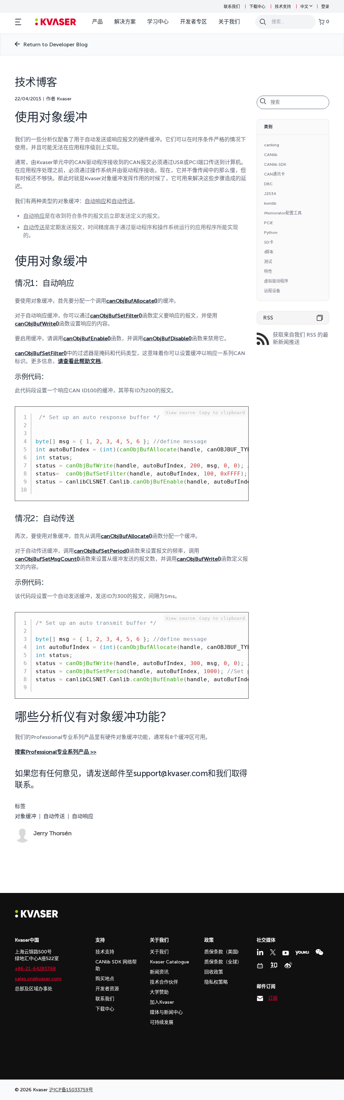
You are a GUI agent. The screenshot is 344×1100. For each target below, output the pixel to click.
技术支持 (283, 6)
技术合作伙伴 (164, 982)
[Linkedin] (260, 952)
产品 (97, 21)
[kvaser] (55, 22)
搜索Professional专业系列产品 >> (55, 752)
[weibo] (288, 965)
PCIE (268, 222)
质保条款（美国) (221, 952)
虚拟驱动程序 (276, 281)
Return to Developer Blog (55, 44)
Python (270, 232)
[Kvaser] (36, 916)
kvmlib (270, 203)
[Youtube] (285, 953)
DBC (268, 184)
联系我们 (232, 6)
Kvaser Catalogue (169, 962)
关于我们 (229, 21)
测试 (268, 261)
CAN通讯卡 (274, 174)
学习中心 (158, 21)
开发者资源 (107, 989)
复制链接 (320, 318)
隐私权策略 (216, 982)
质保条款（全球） (223, 962)
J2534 (270, 193)
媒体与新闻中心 (166, 1012)
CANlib (270, 154)
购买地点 (104, 979)
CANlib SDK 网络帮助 (116, 965)
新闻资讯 (159, 972)
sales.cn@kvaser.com (38, 979)
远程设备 (272, 291)
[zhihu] (274, 965)
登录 (325, 6)
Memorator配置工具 (283, 213)
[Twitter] (273, 952)
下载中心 (257, 6)
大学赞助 (159, 992)
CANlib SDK (275, 164)
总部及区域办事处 (33, 989)
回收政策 (213, 972)
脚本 (268, 252)
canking (271, 145)
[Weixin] (319, 952)
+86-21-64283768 (35, 968)
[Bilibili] (260, 965)
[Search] (263, 22)
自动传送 (54, 816)
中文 (304, 6)
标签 (20, 806)
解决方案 (125, 21)
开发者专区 (193, 21)
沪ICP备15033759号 (71, 1090)
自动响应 (82, 816)
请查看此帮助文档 (79, 361)
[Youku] (302, 952)
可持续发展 (161, 1022)
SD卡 (268, 242)
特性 (268, 271)
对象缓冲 (25, 816)
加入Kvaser (162, 1002)
